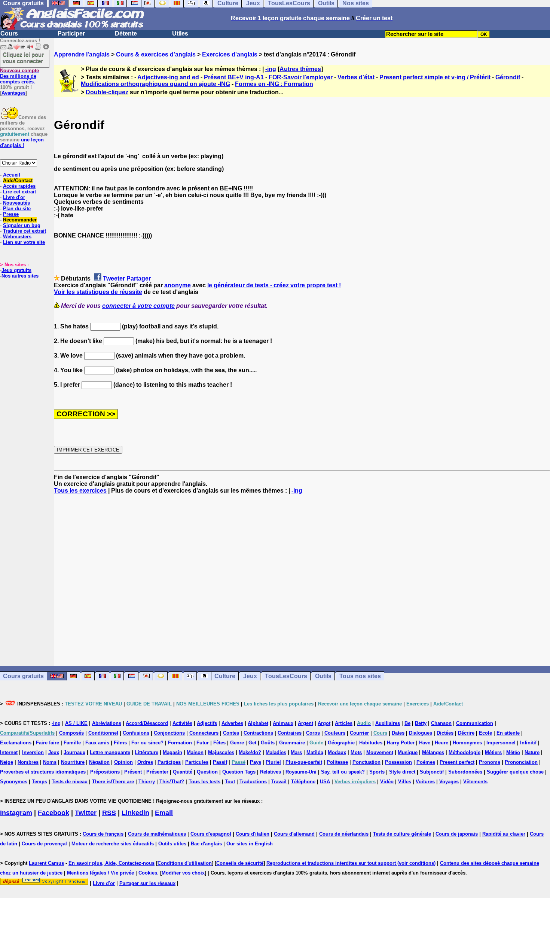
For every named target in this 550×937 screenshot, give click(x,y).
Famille (72, 742)
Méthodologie (464, 752)
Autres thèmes (300, 69)
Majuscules (221, 752)
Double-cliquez (107, 92)
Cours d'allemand (294, 834)
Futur (202, 742)
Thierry (146, 781)
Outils (323, 676)
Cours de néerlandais (344, 834)
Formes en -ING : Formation (274, 84)
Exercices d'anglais (229, 54)
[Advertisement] (301, 580)
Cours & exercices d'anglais (156, 54)
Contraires (290, 733)
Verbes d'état (356, 77)
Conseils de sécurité (239, 863)
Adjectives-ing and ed (168, 77)
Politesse (337, 762)
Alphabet (258, 723)
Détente (126, 33)
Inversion (33, 752)
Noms (49, 762)
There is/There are (113, 781)
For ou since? (147, 742)
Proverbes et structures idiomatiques (43, 772)
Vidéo (387, 781)
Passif (220, 762)
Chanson (441, 723)
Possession (398, 762)
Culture (224, 676)
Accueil (11, 175)
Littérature (146, 752)
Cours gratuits (23, 676)
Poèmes (425, 762)
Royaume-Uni (301, 772)
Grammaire (292, 742)
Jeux (250, 676)
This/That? (171, 781)
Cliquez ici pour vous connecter (23, 57)
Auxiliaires (387, 723)
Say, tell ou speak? (343, 772)
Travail (279, 781)
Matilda (314, 752)
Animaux (283, 723)
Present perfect (457, 762)
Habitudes (370, 742)
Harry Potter (401, 742)
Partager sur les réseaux (147, 883)
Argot (324, 723)
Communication (474, 723)
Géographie (341, 742)
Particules (196, 762)
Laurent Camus (46, 863)
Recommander (20, 220)
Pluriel (273, 762)
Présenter (157, 772)
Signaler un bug (21, 225)
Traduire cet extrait (24, 231)
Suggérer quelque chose (515, 772)
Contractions (258, 733)
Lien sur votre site (24, 242)
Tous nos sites (360, 676)
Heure (441, 742)
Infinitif (528, 742)
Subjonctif (432, 772)
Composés (71, 733)
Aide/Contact (18, 180)
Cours (9, 33)
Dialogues (420, 733)
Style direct (402, 772)
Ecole (485, 733)
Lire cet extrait (19, 192)
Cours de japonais (457, 834)
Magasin (172, 752)
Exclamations (15, 742)
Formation (180, 742)
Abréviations (106, 723)
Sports (377, 772)
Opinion (123, 762)
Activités (182, 723)
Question (207, 772)
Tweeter (114, 278)
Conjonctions (169, 733)
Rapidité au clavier (503, 834)
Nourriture (73, 762)
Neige (6, 762)
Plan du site (17, 208)
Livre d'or (14, 197)
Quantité (182, 772)
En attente (508, 733)
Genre (237, 742)
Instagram (16, 813)
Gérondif (507, 77)
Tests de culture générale (402, 834)
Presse (11, 214)
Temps (39, 781)
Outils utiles (172, 843)
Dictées (445, 733)
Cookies (147, 873)
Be (407, 723)
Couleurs (334, 733)
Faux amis (97, 742)
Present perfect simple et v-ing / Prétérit (435, 77)
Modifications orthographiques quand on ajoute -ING (155, 84)
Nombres (28, 762)
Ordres (145, 762)
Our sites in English (249, 843)
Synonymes (13, 781)
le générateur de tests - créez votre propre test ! (274, 285)
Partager (138, 278)
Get (252, 742)
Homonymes (467, 742)
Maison (195, 752)
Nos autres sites (20, 276)
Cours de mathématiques (157, 834)
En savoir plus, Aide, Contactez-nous (111, 863)
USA (325, 781)
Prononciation (521, 762)
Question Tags (239, 772)
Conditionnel (103, 733)
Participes (169, 762)
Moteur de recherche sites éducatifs (112, 843)
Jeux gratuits (16, 270)
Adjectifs (207, 723)
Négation (99, 762)
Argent (305, 723)
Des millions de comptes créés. (19, 76)
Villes (404, 781)
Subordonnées (465, 772)
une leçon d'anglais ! (22, 142)
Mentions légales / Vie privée (100, 873)
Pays (255, 762)
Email (164, 813)
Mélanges (433, 752)
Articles (343, 723)
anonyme (177, 285)
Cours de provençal (44, 843)
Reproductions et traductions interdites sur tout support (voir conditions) (351, 863)
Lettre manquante (110, 752)
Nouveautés (16, 203)
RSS (109, 813)
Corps (313, 733)
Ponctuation (366, 762)
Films (120, 742)
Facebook (53, 813)
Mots (356, 752)
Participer (71, 33)
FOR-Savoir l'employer (301, 77)
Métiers (493, 752)
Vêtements (475, 781)
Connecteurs (204, 733)
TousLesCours (286, 676)
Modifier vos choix (183, 873)
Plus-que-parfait (303, 762)
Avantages (13, 93)
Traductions (253, 781)
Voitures (425, 781)
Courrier (359, 733)
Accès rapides (19, 186)
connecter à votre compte (138, 306)
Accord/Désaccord (147, 723)
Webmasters (17, 236)
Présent (133, 772)
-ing (270, 69)
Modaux (337, 752)
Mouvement (379, 752)
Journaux (74, 752)
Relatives (270, 772)
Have (424, 742)
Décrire (466, 733)
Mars (296, 752)
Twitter (86, 813)
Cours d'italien (252, 834)
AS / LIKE (76, 723)
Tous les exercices (80, 490)
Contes (231, 733)
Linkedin (135, 813)
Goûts (268, 742)
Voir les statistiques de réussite (98, 292)
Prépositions (105, 772)
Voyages (449, 781)
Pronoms (489, 762)
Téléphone (303, 781)
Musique (408, 752)
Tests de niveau (70, 781)
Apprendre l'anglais (82, 54)
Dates (398, 733)
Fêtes (219, 742)
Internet (9, 752)
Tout (230, 781)
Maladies (276, 752)
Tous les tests (204, 781)
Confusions (136, 733)
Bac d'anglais (206, 843)
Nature (532, 752)
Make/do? (250, 752)
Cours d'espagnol (210, 834)
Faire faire (47, 742)
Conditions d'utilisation (185, 863)
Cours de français (103, 834)
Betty (421, 723)
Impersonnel (501, 742)
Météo (513, 752)
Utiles (180, 33)
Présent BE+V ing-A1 (234, 77)
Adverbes (232, 723)
